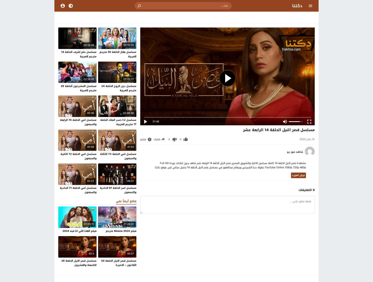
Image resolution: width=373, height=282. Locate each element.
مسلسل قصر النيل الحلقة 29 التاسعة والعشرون (79, 262)
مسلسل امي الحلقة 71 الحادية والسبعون (78, 190)
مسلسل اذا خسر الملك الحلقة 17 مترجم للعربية (118, 122)
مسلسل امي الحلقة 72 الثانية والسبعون (78, 156)
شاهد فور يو (295, 152)
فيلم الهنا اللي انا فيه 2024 (80, 231)
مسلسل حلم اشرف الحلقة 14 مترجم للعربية (79, 54)
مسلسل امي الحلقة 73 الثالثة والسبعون (118, 156)
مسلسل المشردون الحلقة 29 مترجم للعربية (79, 88)
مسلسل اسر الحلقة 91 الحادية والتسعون (118, 190)
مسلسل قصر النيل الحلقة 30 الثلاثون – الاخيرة (118, 262)
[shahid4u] (310, 155)
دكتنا (297, 6)
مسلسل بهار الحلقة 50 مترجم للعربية (117, 54)
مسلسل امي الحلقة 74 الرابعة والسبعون (78, 122)
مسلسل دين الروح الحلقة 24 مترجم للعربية (118, 88)
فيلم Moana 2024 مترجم (121, 231)
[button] (139, 5)
